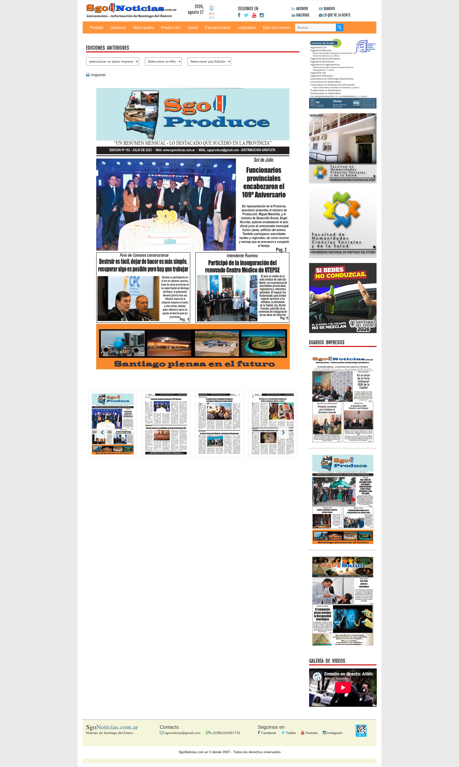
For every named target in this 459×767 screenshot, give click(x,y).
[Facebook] (239, 15)
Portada (96, 27)
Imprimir (98, 75)
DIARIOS (329, 8)
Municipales (143, 27)
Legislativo (246, 27)
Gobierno (118, 27)
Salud (193, 27)
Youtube (311, 733)
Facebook (268, 733)
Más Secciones (276, 27)
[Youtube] (254, 15)
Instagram (334, 733)
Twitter (290, 733)
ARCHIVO (302, 8)
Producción (170, 27)
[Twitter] (246, 15)
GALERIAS (302, 15)
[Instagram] (262, 15)
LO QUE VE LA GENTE (337, 15)
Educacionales (217, 27)
